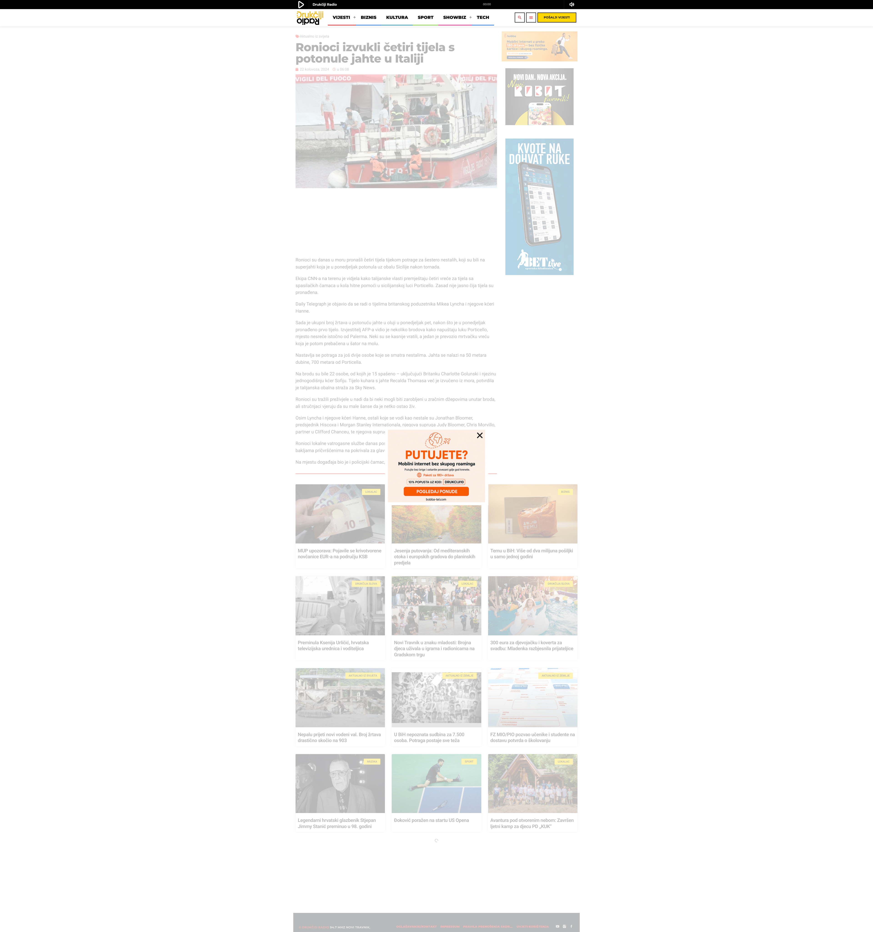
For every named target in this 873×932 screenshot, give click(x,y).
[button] (480, 435)
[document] (436, 466)
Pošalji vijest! (557, 17)
